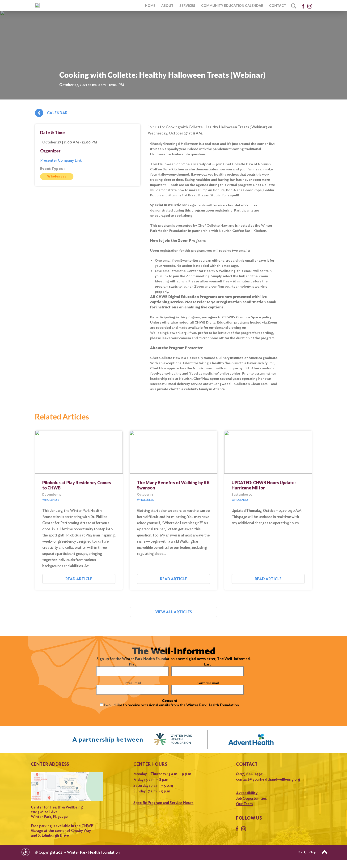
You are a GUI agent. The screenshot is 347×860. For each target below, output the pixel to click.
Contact (277, 6)
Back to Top (307, 852)
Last (207, 664)
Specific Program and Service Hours (163, 802)
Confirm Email (207, 683)
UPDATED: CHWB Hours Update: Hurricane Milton (264, 485)
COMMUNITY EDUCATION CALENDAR (232, 6)
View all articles (173, 612)
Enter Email (132, 683)
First (132, 664)
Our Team (244, 804)
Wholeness (56, 176)
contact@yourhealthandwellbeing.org (268, 779)
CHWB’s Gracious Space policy (246, 317)
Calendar (57, 113)
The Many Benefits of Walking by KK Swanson (173, 485)
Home (150, 6)
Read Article (78, 579)
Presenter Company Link (61, 160)
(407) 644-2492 (249, 774)
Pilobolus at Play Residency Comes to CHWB (76, 485)
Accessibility (247, 793)
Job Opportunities (251, 798)
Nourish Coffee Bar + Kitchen (242, 231)
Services (187, 6)
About (167, 6)
